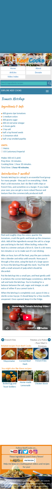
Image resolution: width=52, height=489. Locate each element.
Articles (13, 73)
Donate (38, 73)
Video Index (13, 77)
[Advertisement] (26, 26)
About (38, 68)
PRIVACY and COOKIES (39, 486)
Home (13, 68)
